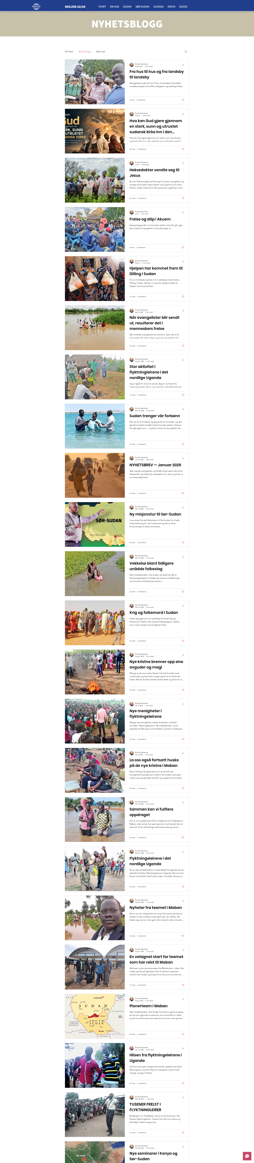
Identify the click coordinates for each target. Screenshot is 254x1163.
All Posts (69, 51)
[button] (186, 51)
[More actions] (183, 65)
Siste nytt (100, 51)
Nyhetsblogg (84, 51)
